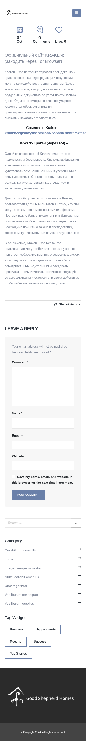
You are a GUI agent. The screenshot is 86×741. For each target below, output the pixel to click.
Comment (20, 362)
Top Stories (18, 653)
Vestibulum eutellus (19, 603)
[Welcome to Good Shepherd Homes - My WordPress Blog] (17, 13)
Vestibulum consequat (21, 595)
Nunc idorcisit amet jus (22, 577)
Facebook (65, 310)
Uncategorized (16, 586)
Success (40, 641)
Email (17, 435)
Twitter (72, 310)
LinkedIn (78, 310)
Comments (41, 39)
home (9, 559)
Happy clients (46, 629)
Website (18, 456)
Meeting (16, 641)
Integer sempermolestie (23, 568)
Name (17, 413)
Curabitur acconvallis (20, 550)
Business (16, 629)
